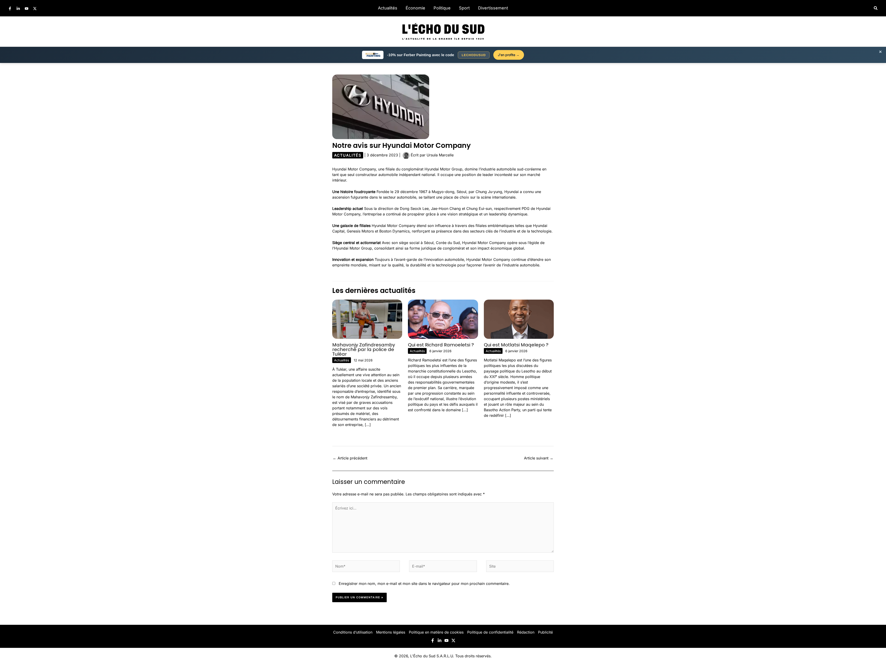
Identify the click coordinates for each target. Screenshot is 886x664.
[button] (876, 8)
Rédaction (525, 632)
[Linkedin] (18, 8)
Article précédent (350, 458)
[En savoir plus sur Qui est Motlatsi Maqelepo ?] (519, 318)
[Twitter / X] (35, 8)
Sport (464, 8)
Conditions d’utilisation (352, 632)
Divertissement (493, 8)
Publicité (545, 632)
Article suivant (538, 458)
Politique (442, 8)
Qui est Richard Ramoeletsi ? (441, 345)
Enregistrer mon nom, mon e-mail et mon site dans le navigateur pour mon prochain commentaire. (424, 583)
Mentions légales (390, 632)
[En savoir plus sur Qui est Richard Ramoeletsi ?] (443, 318)
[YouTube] (26, 8)
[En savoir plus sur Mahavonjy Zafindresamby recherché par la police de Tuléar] (367, 318)
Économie (415, 8)
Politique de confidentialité (490, 632)
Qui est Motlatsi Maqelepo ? (516, 345)
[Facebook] (10, 8)
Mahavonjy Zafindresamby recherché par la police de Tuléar (363, 349)
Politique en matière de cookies (436, 632)
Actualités (387, 8)
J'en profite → (508, 55)
